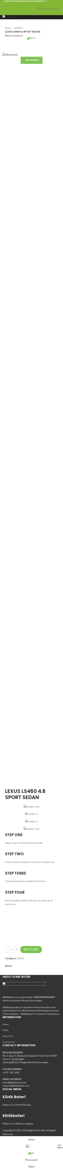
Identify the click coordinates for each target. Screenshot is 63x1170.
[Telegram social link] (39, 4)
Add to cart (31, 949)
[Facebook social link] (24, 4)
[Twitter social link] (28, 4)
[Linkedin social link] (35, 4)
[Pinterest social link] (31, 4)
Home (8, 27)
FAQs (5, 1030)
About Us (8, 1036)
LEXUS (18, 27)
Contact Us (9, 1041)
